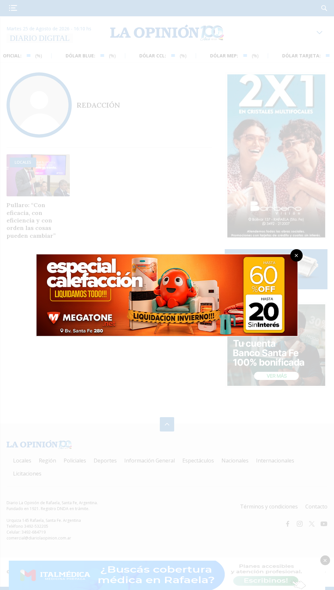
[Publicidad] (167, 256)
